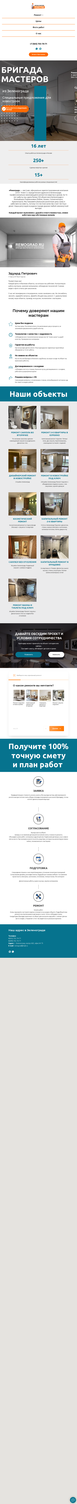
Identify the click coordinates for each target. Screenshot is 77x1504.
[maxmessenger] (40, 49)
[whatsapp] (36, 49)
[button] (15, 108)
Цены (38, 21)
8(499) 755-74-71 (14, 941)
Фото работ (38, 27)
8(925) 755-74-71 (14, 938)
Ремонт (37, 15)
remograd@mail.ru (21, 946)
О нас (38, 33)
